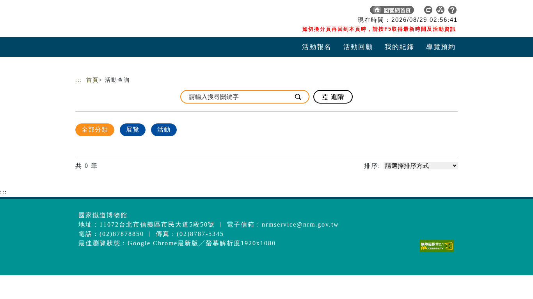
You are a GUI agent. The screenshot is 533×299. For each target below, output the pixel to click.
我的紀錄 (399, 47)
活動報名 (317, 47)
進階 (336, 96)
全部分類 (95, 129)
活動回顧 (358, 47)
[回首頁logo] (129, 11)
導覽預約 (441, 47)
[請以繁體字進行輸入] (298, 97)
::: (78, 80)
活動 (164, 129)
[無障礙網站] (438, 252)
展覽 (132, 129)
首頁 (92, 80)
